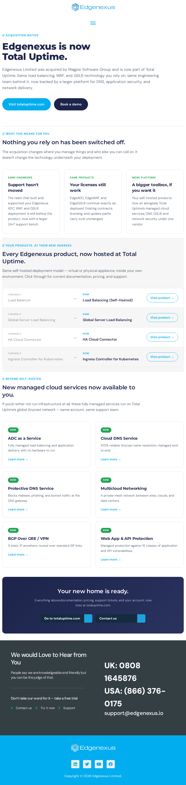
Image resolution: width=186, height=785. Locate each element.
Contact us (108, 618)
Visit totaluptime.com (26, 104)
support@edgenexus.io (133, 713)
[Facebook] (111, 764)
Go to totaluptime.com (62, 618)
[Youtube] (99, 764)
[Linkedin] (75, 764)
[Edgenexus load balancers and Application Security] (93, 747)
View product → (162, 298)
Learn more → (18, 459)
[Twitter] (87, 764)
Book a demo (71, 104)
